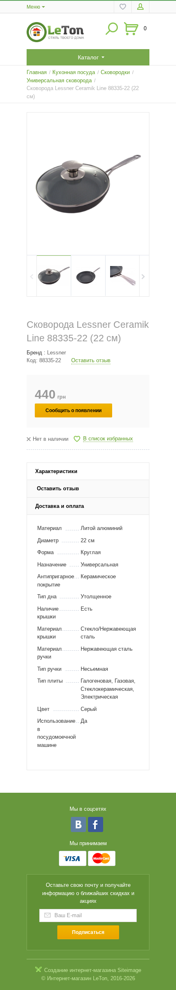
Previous (32, 275)
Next (144, 275)
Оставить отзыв (91, 360)
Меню (33, 7)
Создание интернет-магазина (80, 970)
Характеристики (56, 471)
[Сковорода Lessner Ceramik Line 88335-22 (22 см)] (88, 184)
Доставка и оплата (59, 506)
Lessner (56, 353)
